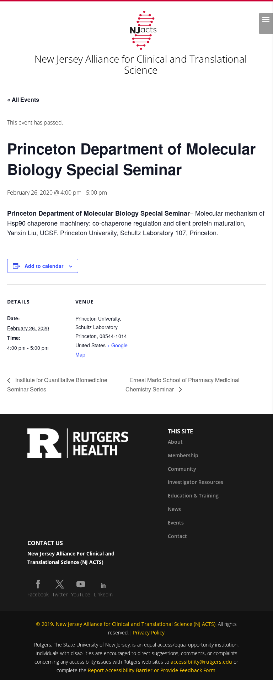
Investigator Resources (195, 482)
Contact (177, 536)
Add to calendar (44, 265)
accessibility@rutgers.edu (201, 661)
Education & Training (193, 495)
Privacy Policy (149, 632)
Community (182, 468)
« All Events (23, 99)
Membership (183, 455)
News (174, 509)
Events (176, 522)
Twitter (60, 594)
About (175, 441)
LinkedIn (103, 594)
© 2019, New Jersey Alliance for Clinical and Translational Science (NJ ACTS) (125, 624)
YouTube (80, 594)
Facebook (38, 594)
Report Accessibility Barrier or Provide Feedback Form (151, 670)
